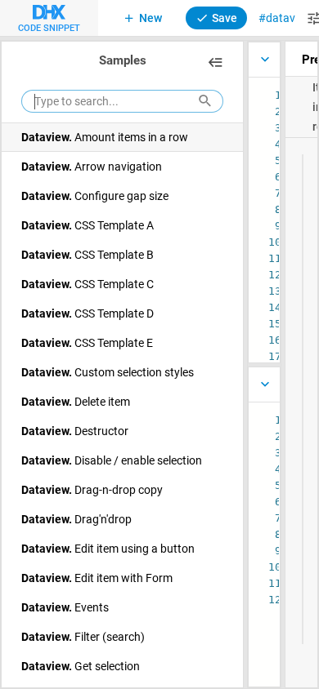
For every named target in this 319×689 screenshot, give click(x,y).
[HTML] (264, 384)
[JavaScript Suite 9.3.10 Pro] (264, 60)
